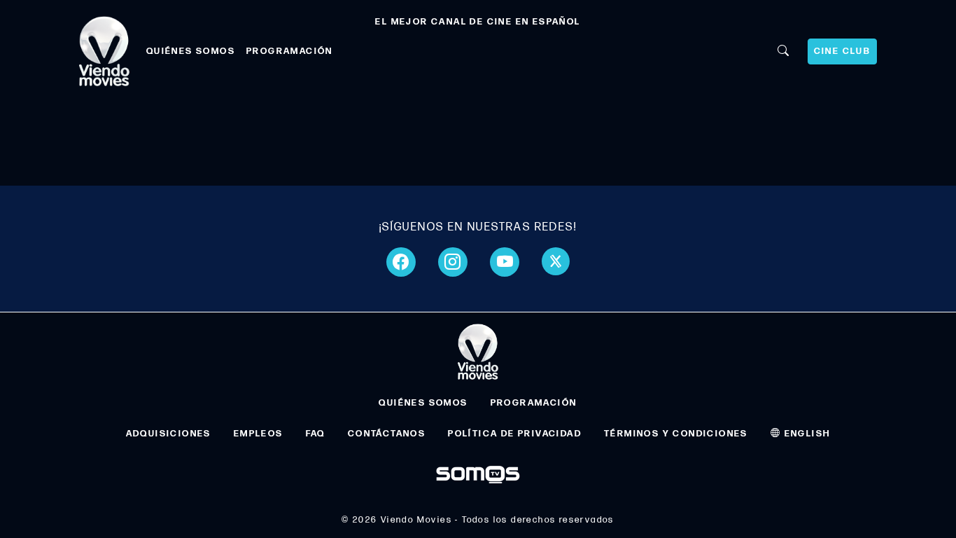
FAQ (315, 433)
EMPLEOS (258, 433)
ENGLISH (805, 433)
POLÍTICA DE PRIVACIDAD (515, 433)
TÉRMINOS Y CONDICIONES (676, 433)
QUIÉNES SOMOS (190, 51)
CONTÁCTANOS (387, 433)
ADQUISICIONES (168, 433)
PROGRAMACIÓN (289, 51)
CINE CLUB (842, 51)
